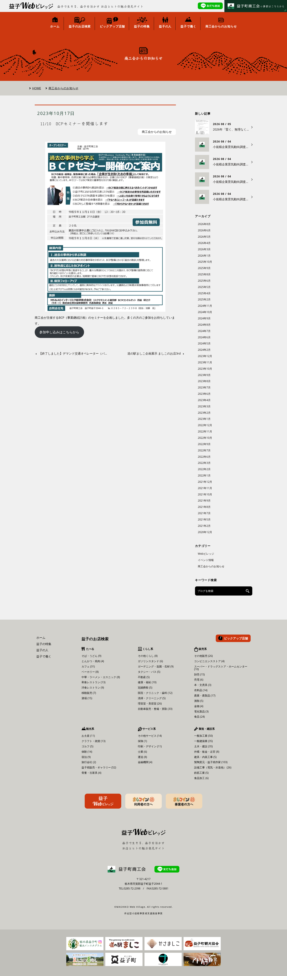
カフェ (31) (88, 666)
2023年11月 (205, 362)
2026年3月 (204, 249)
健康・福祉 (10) (147, 682)
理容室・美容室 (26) (150, 703)
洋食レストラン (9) (93, 687)
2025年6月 (204, 280)
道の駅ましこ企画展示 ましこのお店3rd (154, 353)
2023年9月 (204, 375)
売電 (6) (198, 679)
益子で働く (43, 656)
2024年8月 (204, 324)
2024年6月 (204, 337)
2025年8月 (204, 274)
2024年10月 (205, 312)
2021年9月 (204, 500)
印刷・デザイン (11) (150, 746)
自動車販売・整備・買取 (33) (155, 709)
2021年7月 (204, 513)
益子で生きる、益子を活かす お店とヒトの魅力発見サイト (100, 6)
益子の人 (42, 650)
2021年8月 (204, 507)
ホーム (40, 638)
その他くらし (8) (148, 656)
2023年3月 (204, 406)
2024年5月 (204, 343)
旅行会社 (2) (89, 762)
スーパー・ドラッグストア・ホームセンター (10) (220, 668)
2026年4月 (204, 243)
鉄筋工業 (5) (201, 773)
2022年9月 (204, 444)
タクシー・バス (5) (149, 672)
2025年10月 (205, 262)
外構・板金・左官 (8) (206, 751)
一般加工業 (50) (203, 736)
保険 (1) (142, 741)
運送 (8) (142, 757)
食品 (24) (199, 716)
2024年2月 (204, 350)
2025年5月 (204, 287)
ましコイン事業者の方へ (184, 801)
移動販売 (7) (89, 693)
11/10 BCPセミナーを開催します (74, 123)
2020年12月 (205, 532)
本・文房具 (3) (202, 685)
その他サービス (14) (150, 736)
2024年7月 (204, 331)
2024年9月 (204, 318)
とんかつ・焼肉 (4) (93, 661)
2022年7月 (204, 450)
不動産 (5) (144, 677)
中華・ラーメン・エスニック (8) (101, 677)
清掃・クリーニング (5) (152, 698)
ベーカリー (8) (90, 672)
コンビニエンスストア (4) (209, 661)
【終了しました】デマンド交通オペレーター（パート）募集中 (74, 353)
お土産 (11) (88, 736)
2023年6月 (204, 394)
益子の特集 (43, 644)
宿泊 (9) (86, 757)
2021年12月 (205, 482)
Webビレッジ (206, 554)
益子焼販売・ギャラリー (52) (99, 767)
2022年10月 (205, 438)
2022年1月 (204, 475)
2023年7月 (204, 387)
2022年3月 (204, 463)
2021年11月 (205, 488)
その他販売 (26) (203, 656)
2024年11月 (205, 306)
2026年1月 (204, 255)
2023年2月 (204, 413)
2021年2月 (204, 526)
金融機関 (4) (145, 762)
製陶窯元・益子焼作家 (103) (211, 762)
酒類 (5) (198, 701)
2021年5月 (204, 519)
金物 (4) (198, 706)
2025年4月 (204, 293)
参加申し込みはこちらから (59, 332)
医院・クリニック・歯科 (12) (155, 693)
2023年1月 (204, 419)
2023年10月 (205, 369)
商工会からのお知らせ (63, 88)
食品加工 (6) (201, 778)
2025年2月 (204, 299)
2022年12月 (205, 425)
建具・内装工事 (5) (205, 757)
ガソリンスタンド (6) (150, 661)
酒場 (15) (87, 698)
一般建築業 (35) (203, 741)
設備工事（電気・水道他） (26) (212, 767)
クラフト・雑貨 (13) (93, 741)
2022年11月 (205, 431)
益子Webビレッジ (103, 801)
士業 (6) (142, 751)
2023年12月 (205, 356)
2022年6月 (204, 457)
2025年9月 (204, 268)
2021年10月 (205, 494)
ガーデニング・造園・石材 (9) (156, 666)
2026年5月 (204, 236)
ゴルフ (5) (87, 746)
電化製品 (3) (201, 711)
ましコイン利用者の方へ (143, 801)
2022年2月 (204, 469)
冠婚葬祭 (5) (145, 687)
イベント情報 (206, 560)
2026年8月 (204, 224)
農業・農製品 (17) (204, 695)
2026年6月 (204, 230)
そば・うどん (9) (91, 656)
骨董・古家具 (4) (91, 773)
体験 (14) (87, 751)
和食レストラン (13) (93, 682)
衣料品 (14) (200, 690)
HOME (36, 88)
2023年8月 (204, 381)
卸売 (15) (199, 674)
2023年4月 (204, 400)
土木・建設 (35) (203, 746)
